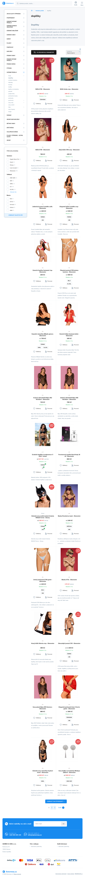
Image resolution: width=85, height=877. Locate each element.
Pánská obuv (11, 55)
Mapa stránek (17, 874)
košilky (10, 87)
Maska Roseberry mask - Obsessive (69, 516)
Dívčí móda (10, 127)
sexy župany (11, 109)
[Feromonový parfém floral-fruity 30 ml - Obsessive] (69, 434)
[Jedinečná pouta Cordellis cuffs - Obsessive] (42, 186)
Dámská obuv (11, 34)
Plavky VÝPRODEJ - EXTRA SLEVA (15, 136)
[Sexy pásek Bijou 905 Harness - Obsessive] (42, 687)
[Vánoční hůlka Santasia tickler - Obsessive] (69, 314)
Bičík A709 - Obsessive (43, 149)
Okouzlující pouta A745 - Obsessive (69, 643)
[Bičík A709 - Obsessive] (42, 129)
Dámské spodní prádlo (11, 22)
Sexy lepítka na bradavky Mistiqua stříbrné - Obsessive (69, 771)
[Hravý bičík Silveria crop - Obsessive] (42, 623)
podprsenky (11, 93)
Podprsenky (11, 18)
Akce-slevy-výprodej (14, 13)
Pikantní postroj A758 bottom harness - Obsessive (69, 271)
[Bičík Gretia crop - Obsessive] (69, 69)
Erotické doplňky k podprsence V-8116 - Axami (42, 455)
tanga (9, 111)
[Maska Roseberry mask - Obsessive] (69, 495)
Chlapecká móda (12, 131)
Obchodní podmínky (36, 846)
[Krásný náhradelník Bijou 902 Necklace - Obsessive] (42, 377)
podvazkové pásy (13, 96)
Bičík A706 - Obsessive (43, 89)
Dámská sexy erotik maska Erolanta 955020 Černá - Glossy (42, 516)
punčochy (10, 100)
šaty (9, 107)
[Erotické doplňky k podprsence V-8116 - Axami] (42, 434)
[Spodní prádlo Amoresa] (31, 10)
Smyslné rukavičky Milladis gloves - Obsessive (43, 334)
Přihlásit (63, 824)
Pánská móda (11, 64)
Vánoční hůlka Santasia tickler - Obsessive (69, 334)
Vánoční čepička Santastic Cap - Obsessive (43, 271)
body (9, 75)
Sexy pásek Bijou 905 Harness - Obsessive (43, 707)
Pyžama (9, 68)
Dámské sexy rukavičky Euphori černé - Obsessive (43, 771)
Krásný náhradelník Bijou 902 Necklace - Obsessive (42, 398)
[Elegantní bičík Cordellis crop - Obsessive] (69, 186)
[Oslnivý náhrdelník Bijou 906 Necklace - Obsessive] (69, 377)
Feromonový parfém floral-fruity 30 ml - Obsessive (69, 455)
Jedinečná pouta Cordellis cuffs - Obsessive (42, 207)
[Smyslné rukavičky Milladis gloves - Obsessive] (42, 314)
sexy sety (10, 102)
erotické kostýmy (12, 80)
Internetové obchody (60, 873)
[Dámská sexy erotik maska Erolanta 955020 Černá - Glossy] (42, 495)
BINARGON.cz (79, 873)
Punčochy (10, 47)
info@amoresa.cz (35, 835)
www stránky (71, 873)
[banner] (7, 3)
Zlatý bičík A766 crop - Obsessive (69, 149)
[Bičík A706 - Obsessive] (42, 69)
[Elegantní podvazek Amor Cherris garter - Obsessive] (69, 687)
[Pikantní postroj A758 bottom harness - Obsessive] (69, 250)
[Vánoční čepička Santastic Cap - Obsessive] (42, 250)
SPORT (9, 140)
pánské (10, 91)
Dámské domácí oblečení (12, 26)
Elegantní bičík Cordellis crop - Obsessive (69, 207)
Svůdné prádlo (40, 10)
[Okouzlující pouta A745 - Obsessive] (69, 623)
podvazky (10, 98)
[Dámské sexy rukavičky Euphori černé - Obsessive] (42, 750)
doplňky (10, 78)
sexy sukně (11, 104)
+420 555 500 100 (15, 835)
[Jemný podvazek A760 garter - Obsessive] (42, 559)
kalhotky (10, 82)
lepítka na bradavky (13, 89)
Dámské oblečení (12, 30)
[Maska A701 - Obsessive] (69, 559)
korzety (10, 84)
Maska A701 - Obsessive (69, 579)
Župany (9, 115)
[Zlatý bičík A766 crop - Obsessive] (69, 129)
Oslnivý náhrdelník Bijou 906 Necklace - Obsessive (69, 398)
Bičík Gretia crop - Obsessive (69, 89)
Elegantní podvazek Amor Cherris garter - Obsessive (69, 707)
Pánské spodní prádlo (11, 59)
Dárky (9, 39)
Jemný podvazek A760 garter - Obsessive (42, 580)
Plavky (9, 43)
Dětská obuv (11, 123)
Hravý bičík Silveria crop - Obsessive (42, 643)
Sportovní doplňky (13, 119)
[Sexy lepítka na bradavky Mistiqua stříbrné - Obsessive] (69, 750)
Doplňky (9, 51)
